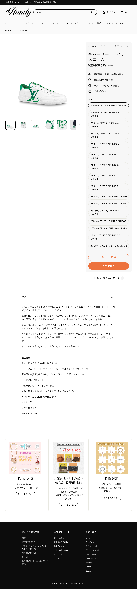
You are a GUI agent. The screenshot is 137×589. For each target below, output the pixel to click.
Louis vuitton (116, 23)
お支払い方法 (59, 546)
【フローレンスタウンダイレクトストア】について (35, 547)
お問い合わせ (59, 538)
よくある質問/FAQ (61, 550)
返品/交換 (58, 554)
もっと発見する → (25, 494)
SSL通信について (29, 542)
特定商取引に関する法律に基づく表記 (35, 562)
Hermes (9, 30)
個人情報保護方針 (29, 553)
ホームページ (11, 23)
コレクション (30, 23)
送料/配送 (58, 558)
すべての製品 (95, 23)
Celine (39, 30)
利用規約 (25, 557)
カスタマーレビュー (51, 23)
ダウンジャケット (74, 23)
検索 (24, 538)
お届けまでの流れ (61, 542)
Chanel (24, 30)
